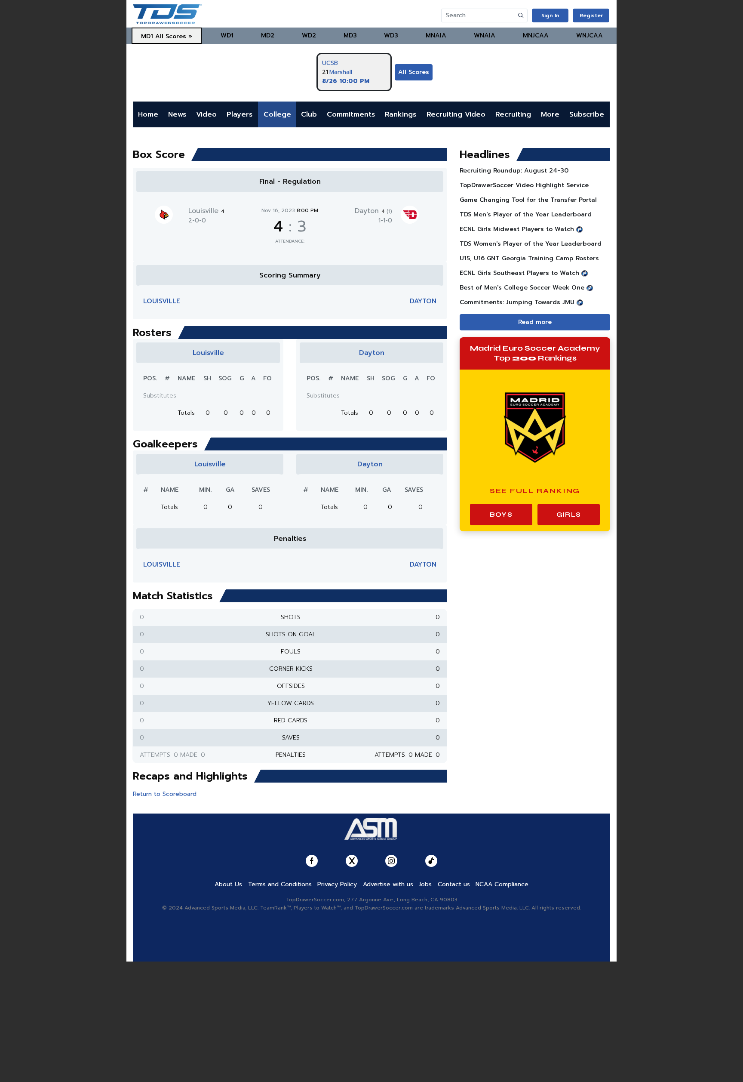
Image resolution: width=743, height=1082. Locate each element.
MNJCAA (536, 35)
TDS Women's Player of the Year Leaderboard (531, 243)
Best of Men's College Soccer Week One (522, 287)
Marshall (340, 72)
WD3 (391, 35)
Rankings (400, 114)
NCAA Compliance (502, 884)
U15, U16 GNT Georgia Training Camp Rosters (529, 258)
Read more (535, 322)
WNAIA (484, 35)
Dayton (373, 211)
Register (591, 15)
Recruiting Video (456, 114)
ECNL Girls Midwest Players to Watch (517, 229)
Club (309, 114)
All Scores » (173, 36)
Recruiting (513, 114)
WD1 (227, 35)
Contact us (454, 884)
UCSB (330, 63)
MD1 (147, 36)
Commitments (351, 114)
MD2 (267, 35)
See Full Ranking (535, 491)
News (177, 114)
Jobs (425, 884)
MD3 (350, 35)
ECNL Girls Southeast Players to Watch (519, 272)
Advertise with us (388, 884)
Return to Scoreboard (164, 793)
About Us (228, 884)
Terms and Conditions (280, 884)
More (550, 114)
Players (239, 114)
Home (148, 114)
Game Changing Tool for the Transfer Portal (528, 199)
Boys (501, 514)
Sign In (550, 15)
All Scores (413, 72)
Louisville (206, 211)
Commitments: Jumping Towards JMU (517, 302)
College (277, 114)
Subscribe (586, 114)
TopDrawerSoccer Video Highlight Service (524, 185)
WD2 (309, 35)
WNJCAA (589, 35)
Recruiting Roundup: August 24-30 (514, 170)
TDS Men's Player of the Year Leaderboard (526, 214)
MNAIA (436, 35)
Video (206, 114)
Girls (568, 514)
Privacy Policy (337, 884)
